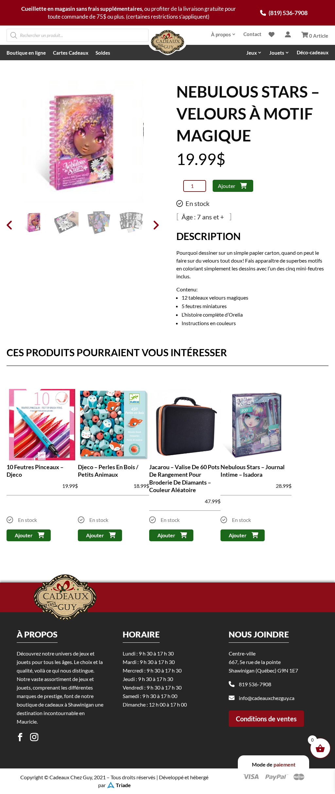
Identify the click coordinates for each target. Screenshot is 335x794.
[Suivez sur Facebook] (20, 737)
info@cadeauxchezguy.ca (266, 698)
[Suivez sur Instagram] (34, 737)
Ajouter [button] (24, 535)
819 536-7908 (255, 684)
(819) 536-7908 (288, 12)
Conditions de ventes (266, 719)
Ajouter (226, 186)
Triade (123, 785)
